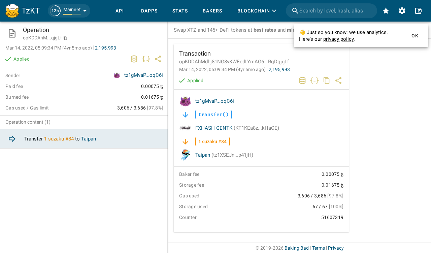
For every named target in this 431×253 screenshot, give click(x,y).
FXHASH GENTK (237, 128)
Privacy (336, 248)
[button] (69, 11)
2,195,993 (279, 69)
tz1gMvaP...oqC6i (214, 101)
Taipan (224, 155)
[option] (84, 139)
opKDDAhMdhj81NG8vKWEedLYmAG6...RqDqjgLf (234, 62)
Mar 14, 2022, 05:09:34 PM (222, 69)
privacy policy (338, 39)
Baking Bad (297, 248)
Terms (318, 248)
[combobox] (331, 10)
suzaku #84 (61, 139)
